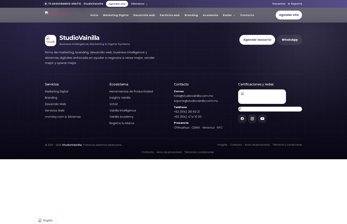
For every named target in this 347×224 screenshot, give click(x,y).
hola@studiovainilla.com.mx (193, 96)
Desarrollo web (144, 15)
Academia (210, 15)
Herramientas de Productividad (131, 91)
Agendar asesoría (257, 40)
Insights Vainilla (120, 98)
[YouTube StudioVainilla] (262, 119)
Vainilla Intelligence (122, 110)
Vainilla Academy (121, 117)
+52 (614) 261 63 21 (187, 112)
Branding (191, 15)
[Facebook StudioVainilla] (242, 119)
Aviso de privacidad (257, 144)
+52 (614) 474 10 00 (188, 117)
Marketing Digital (116, 15)
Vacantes (278, 3)
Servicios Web (54, 110)
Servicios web (170, 15)
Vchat (113, 104)
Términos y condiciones (287, 144)
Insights (222, 144)
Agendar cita (117, 3)
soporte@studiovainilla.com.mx (196, 101)
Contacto (247, 15)
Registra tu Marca (121, 123)
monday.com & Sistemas (63, 117)
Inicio (94, 15)
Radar (227, 15)
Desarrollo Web (55, 104)
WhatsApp (290, 40)
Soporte (296, 3)
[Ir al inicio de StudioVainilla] (57, 15)
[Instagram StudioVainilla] (252, 119)
